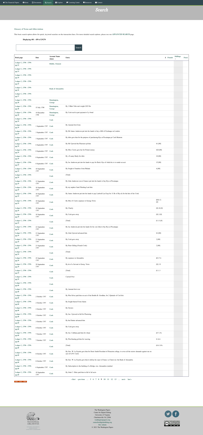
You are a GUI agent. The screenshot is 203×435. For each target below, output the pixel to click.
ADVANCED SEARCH (121, 34)
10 (104, 379)
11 (108, 379)
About (26, 2)
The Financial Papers (12, 2)
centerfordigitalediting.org (102, 422)
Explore (60, 2)
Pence (186, 57)
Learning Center (74, 2)
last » (130, 379)
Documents (37, 2)
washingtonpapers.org (102, 420)
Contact (99, 2)
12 (112, 379)
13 (115, 379)
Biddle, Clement (55, 63)
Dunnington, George (54, 101)
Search (49, 2)
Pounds (170, 57)
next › (124, 379)
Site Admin (102, 424)
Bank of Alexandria (56, 88)
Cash (51, 120)
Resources (88, 2)
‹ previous (81, 379)
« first (73, 379)
